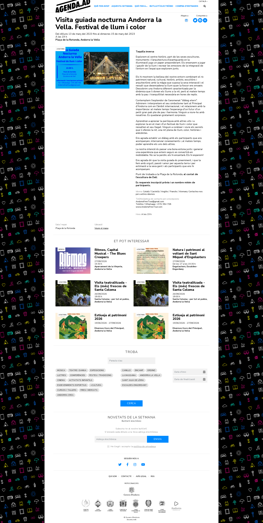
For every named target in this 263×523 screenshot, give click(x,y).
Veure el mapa (101, 228)
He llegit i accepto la (133, 446)
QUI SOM (113, 476)
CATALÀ (202, 1)
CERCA (131, 403)
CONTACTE (126, 476)
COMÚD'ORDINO (110, 510)
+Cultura (60, 49)
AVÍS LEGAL (141, 476)
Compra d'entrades (186, 6)
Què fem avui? (101, 6)
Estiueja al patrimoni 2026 (110, 317)
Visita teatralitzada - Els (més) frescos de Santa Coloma (111, 286)
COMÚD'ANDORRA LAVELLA (136, 511)
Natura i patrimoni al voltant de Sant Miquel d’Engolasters (189, 253)
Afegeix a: (185, 16)
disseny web (131, 519)
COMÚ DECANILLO (85, 510)
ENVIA (158, 439)
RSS (153, 476)
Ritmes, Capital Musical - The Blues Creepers (110, 253)
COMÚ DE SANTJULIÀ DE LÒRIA (148, 510)
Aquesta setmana (122, 6)
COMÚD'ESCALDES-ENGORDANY (162, 511)
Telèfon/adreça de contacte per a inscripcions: (157, 199)
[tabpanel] (92, 68)
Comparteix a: (202, 16)
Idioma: (139, 191)
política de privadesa (145, 446)
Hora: (138, 214)
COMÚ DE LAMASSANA (123, 510)
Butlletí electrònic (161, 6)
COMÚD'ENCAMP (98, 510)
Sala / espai (61, 224)
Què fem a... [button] (141, 6)
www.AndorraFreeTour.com (149, 206)
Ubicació (98, 224)
